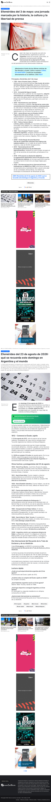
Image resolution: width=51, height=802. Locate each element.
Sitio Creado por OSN (26, 797)
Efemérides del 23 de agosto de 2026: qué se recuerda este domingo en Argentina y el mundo (8, 205)
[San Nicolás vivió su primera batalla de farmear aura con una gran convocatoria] (25, 198)
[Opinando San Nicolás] (7, 2)
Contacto (17, 799)
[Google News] (28, 187)
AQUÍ (40, 74)
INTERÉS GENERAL (8, 6)
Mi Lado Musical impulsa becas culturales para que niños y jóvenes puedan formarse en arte (42, 205)
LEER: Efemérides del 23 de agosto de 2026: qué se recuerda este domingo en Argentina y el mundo (30, 177)
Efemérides (31, 182)
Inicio (3, 6)
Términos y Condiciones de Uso (43, 799)
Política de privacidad (24, 799)
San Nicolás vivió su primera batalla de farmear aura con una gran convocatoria (25, 205)
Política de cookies (33, 799)
